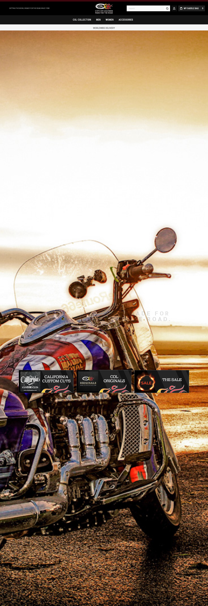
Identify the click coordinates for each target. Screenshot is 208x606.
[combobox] (148, 8)
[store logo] (104, 8)
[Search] (167, 8)
